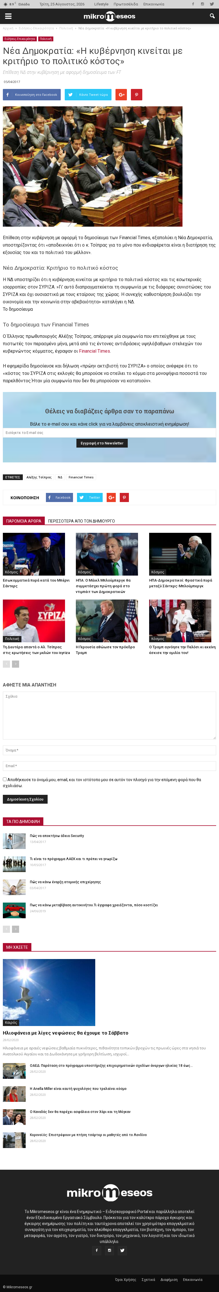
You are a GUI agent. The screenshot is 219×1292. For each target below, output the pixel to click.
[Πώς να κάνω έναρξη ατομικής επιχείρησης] (14, 887)
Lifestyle (101, 4)
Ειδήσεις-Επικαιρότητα (20, 39)
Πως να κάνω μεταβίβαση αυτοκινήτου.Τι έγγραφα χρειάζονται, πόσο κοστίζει (94, 905)
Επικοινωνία (153, 4)
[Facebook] (193, 4)
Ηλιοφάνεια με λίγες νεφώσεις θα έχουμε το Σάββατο (65, 1033)
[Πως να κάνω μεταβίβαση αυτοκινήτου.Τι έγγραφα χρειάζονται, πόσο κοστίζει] (14, 910)
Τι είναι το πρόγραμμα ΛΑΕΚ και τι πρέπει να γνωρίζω (73, 859)
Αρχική (8, 28)
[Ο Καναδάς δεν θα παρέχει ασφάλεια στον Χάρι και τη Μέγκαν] (14, 1117)
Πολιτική (46, 39)
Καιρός (11, 1022)
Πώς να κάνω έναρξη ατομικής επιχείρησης (65, 882)
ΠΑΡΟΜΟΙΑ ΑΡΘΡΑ (23, 521)
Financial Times (94, 351)
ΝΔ (60, 477)
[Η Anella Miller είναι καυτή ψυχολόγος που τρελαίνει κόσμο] (14, 1094)
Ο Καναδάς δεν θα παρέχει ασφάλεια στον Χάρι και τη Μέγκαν (80, 1112)
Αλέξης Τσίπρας (39, 477)
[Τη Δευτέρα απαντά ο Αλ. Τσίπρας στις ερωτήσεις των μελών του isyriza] (36, 621)
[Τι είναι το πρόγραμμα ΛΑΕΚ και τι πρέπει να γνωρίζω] (14, 864)
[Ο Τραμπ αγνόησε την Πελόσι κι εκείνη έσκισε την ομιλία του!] (182, 621)
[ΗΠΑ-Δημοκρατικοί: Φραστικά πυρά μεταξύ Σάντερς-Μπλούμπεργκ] (182, 554)
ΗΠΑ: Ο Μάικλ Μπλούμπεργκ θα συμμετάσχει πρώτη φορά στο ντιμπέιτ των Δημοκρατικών (103, 586)
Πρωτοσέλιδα (126, 4)
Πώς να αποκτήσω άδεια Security (57, 836)
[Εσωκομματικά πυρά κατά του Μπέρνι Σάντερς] (36, 554)
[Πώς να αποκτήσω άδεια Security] (14, 841)
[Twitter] (212, 4)
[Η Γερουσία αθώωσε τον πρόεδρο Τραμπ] (109, 621)
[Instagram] (202, 4)
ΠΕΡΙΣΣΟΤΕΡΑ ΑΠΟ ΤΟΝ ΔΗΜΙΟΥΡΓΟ (81, 521)
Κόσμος (11, 572)
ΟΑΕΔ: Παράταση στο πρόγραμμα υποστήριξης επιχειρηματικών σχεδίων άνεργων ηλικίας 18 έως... (111, 1066)
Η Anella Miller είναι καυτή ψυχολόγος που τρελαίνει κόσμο (78, 1089)
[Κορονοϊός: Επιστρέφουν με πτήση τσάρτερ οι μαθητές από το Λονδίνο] (14, 1140)
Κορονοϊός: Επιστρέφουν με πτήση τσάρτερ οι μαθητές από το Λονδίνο (88, 1135)
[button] (212, 16)
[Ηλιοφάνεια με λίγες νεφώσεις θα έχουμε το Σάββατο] (109, 992)
